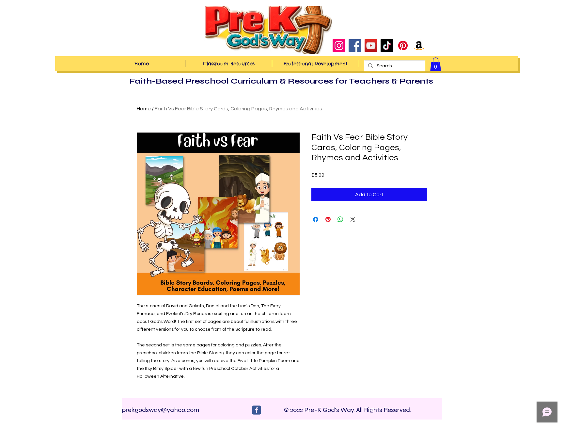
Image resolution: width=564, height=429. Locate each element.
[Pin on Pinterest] (328, 219)
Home (144, 108)
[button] (435, 64)
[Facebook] (355, 45)
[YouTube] (371, 45)
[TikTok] (387, 45)
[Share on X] (353, 219)
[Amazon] (419, 45)
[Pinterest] (403, 45)
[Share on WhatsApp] (340, 219)
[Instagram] (339, 45)
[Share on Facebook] (316, 219)
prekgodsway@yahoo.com (160, 410)
